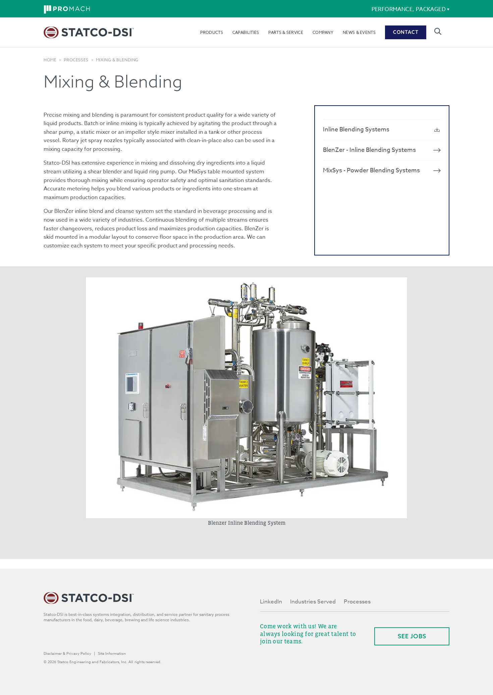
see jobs (412, 636)
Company (323, 32)
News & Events (359, 32)
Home (50, 60)
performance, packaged (409, 9)
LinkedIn (271, 601)
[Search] (437, 31)
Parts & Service (285, 32)
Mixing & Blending (117, 60)
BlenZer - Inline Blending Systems (369, 150)
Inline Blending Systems (356, 129)
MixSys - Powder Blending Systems (371, 170)
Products (211, 32)
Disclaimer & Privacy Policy (67, 653)
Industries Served (313, 601)
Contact (406, 32)
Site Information (112, 653)
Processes (76, 60)
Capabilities (245, 32)
